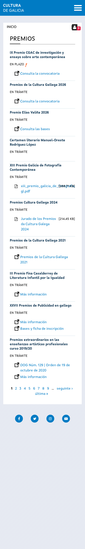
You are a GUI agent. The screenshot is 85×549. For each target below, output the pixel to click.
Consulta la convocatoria (40, 74)
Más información (33, 294)
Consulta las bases (35, 129)
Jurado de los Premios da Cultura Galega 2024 (38, 224)
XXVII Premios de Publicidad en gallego (40, 305)
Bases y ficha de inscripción (42, 329)
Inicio (12, 27)
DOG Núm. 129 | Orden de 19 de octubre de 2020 (45, 365)
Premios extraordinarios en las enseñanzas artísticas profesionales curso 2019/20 (39, 344)
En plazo (17, 64)
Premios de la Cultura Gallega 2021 (38, 240)
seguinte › (65, 388)
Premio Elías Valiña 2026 (29, 112)
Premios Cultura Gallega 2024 (34, 202)
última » (41, 394)
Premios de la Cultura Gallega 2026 (38, 85)
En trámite (18, 92)
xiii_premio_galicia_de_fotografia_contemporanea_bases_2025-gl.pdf (39, 189)
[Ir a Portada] (13, 9)
